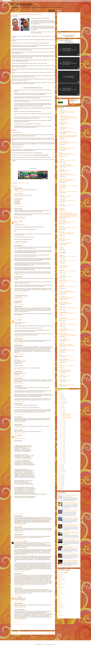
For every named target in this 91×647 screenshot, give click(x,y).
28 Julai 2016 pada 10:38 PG (19, 383)
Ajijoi (60, 354)
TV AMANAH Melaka (63, 329)
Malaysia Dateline (61, 572)
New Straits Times (61, 597)
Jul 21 (62, 430)
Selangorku (60, 591)
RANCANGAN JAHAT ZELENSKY (65, 196)
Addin (60, 383)
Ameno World (62, 199)
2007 (60, 488)
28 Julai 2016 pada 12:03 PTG (19, 422)
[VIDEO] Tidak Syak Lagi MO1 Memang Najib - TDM (67, 415)
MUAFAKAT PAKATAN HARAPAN (65, 303)
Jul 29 (62, 411)
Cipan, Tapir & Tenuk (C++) (65, 131)
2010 (60, 483)
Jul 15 (62, 440)
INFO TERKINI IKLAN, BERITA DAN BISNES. (68, 135)
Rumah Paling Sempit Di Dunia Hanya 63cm (67, 127)
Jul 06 (62, 453)
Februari (62, 471)
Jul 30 (62, 409)
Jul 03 (62, 458)
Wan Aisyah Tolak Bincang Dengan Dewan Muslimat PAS (70, 496)
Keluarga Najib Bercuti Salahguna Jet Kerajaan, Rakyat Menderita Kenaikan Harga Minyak (70, 532)
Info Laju (61, 364)
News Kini (60, 609)
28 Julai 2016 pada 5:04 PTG (19, 571)
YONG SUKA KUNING (63, 312)
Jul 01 (62, 462)
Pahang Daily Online (63, 115)
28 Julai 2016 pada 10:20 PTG (19, 607)
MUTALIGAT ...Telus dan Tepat (65, 179)
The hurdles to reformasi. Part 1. (65, 123)
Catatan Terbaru (15, 633)
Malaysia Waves (62, 220)
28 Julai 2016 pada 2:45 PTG (19, 538)
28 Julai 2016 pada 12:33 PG (19, 206)
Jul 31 (62, 407)
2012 (60, 480)
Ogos (61, 404)
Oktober (62, 401)
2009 (60, 485)
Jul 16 (62, 438)
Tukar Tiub (61, 195)
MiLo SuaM (61, 231)
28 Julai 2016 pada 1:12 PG (19, 274)
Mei (61, 466)
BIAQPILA (61, 247)
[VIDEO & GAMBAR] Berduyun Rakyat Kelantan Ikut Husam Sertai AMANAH (70, 561)
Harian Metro (60, 605)
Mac (61, 469)
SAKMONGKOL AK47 (63, 122)
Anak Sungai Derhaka (63, 173)
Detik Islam (61, 204)
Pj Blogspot (61, 169)
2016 (60, 396)
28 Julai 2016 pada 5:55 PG (19, 336)
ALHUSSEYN (62, 285)
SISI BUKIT (61, 255)
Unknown (16, 319)
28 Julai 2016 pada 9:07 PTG (19, 600)
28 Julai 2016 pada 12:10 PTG (19, 433)
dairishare (61, 159)
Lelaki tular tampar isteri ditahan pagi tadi (66, 165)
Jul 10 (62, 448)
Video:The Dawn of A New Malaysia (65, 276)
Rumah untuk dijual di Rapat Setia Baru (66, 355)
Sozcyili (61, 152)
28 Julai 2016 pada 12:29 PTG (19, 438)
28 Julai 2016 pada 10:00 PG (19, 369)
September (62, 402)
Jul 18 (62, 435)
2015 (60, 475)
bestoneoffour (62, 259)
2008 (60, 486)
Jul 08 (62, 452)
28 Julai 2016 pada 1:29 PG (19, 293)
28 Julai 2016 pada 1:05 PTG (19, 513)
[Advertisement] (32, 627)
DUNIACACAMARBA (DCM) (65, 370)
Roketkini (60, 582)
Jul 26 (62, 421)
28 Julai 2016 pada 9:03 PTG (19, 594)
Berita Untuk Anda (63, 317)
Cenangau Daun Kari (63, 302)
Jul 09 (62, 450)
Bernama (60, 599)
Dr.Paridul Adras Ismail (18, 541)
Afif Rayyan (16, 193)
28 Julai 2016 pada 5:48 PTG (19, 585)
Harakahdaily (60, 586)
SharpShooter (62, 306)
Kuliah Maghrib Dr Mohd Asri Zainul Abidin (66, 330)
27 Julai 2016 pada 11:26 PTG (19, 191)
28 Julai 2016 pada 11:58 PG (19, 414)
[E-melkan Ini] (12, 16)
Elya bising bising (63, 296)
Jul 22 (62, 428)
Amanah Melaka (62, 251)
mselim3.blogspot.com (64, 359)
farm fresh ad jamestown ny (64, 380)
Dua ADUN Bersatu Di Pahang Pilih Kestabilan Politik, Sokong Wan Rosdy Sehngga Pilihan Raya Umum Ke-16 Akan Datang (68, 117)
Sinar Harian (60, 593)
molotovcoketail (43, 644)
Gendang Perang (62, 349)
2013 (60, 478)
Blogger (54, 644)
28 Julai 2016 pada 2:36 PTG (19, 532)
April (61, 467)
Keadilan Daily (61, 580)
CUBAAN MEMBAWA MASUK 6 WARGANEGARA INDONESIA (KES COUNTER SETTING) (68, 154)
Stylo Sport (61, 374)
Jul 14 (62, 442)
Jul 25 (62, 423)
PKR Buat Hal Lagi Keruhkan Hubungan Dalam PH (66, 417)
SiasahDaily (60, 611)
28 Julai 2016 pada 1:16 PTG (19, 524)
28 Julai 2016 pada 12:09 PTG (19, 427)
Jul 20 (62, 431)
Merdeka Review (61, 587)
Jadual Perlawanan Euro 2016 (64, 375)
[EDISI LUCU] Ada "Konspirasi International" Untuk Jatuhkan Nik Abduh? (71, 540)
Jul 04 (62, 457)
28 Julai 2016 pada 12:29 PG (19, 196)
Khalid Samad (62, 275)
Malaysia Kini (60, 576)
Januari (62, 472)
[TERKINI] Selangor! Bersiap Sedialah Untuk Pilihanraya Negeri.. (70, 547)
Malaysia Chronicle (61, 584)
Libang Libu (61, 269)
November (62, 399)
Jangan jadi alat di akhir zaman (64, 170)
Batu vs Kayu (62, 238)
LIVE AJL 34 (61, 248)
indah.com (61, 190)
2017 (60, 394)
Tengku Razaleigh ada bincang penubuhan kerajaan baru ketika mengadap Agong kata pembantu (67, 233)
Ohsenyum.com (62, 126)
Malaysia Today (61, 607)
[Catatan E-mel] (27, 182)
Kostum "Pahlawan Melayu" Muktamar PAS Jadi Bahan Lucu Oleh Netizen (70, 510)
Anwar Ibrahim (62, 184)
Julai (61, 406)
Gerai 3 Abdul (62, 379)
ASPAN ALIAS (62, 323)
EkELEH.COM (62, 147)
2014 (60, 476)
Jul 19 (62, 433)
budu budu (16, 435)
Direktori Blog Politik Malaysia (65, 291)
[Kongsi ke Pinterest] (16, 16)
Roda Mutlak (62, 343)
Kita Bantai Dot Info (63, 333)
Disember (62, 397)
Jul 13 (62, 443)
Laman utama (33, 633)
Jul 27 (62, 420)
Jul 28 (62, 412)
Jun (61, 464)
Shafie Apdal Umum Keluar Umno (65, 371)
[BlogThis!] (13, 16)
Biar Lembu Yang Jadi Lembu (65, 242)
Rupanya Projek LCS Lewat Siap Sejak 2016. (67, 200)
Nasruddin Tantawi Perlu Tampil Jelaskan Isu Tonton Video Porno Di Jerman (71, 525)
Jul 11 (62, 447)
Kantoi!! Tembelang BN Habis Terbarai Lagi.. (67, 384)
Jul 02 (62, 460)
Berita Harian (60, 603)
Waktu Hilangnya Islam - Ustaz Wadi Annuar (67, 205)
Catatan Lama (51, 633)
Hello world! (61, 209)
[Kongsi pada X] (14, 16)
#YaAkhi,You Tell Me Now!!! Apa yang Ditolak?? (67, 256)
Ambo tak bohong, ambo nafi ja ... (65, 266)
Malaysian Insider (61, 574)
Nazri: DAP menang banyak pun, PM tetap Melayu (68, 191)
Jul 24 (62, 425)
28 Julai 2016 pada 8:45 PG (19, 342)
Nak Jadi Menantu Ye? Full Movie (65, 340)
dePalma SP (61, 208)
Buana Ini (61, 226)
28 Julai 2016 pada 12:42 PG (19, 218)
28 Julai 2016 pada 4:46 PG (19, 304)
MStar (59, 595)
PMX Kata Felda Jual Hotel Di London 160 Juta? (68, 132)
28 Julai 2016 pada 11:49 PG (19, 401)
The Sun (59, 601)
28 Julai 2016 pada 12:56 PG (19, 243)
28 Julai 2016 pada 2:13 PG (19, 298)
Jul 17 (62, 436)
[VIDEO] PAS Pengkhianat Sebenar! (70, 553)
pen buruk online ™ (63, 265)
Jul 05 (62, 455)
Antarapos (60, 589)
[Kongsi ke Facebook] (15, 16)
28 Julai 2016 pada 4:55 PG (19, 317)
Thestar (59, 613)
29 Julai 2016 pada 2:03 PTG (19, 619)
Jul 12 (62, 445)
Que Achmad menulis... (64, 141)
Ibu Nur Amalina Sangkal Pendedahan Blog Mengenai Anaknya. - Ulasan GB (70, 518)
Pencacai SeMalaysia (63, 339)
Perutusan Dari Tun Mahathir (64, 239)
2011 (60, 481)
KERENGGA (61, 110)
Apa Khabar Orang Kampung (65, 164)
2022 (60, 392)
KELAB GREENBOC (22, 4)
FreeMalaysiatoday (61, 578)
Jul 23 (62, 426)
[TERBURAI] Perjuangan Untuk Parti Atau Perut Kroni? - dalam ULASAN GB (71, 503)
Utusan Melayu (61, 615)
